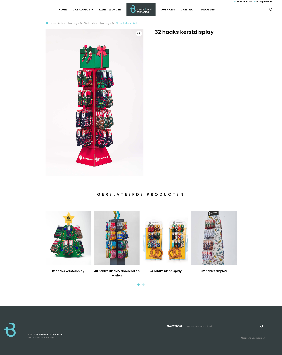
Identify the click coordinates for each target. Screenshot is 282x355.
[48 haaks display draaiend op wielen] (117, 238)
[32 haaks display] (214, 238)
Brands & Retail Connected (49, 334)
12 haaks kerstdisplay (68, 271)
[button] (139, 33)
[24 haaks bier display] (165, 238)
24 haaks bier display (165, 271)
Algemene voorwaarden (253, 338)
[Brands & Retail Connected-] (141, 9)
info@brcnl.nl (264, 1)
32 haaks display (214, 271)
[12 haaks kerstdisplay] (68, 238)
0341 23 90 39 (244, 1)
